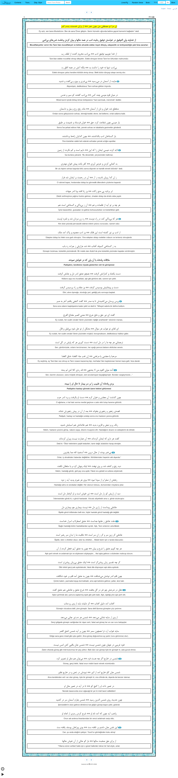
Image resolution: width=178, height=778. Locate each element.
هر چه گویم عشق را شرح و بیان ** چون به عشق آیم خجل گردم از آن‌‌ (89, 548)
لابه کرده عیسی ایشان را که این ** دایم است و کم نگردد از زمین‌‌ (87, 150)
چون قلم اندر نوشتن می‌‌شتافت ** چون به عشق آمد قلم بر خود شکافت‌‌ (89, 576)
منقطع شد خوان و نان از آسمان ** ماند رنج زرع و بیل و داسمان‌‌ (89, 109)
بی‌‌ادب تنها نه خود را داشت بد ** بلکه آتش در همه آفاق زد (89, 67)
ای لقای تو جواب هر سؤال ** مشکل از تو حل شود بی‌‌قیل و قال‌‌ (89, 328)
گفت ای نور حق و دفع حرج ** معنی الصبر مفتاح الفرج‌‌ (89, 315)
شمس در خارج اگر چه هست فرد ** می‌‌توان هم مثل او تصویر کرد (87, 658)
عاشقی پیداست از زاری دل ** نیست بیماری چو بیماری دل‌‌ (89, 507)
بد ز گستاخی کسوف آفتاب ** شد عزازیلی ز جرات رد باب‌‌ (89, 246)
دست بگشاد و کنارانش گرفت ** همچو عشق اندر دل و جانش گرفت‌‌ (89, 273)
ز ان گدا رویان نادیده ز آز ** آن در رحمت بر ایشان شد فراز (89, 177)
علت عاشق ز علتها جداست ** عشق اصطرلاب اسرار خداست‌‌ (87, 521)
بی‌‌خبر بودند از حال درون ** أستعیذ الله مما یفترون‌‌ (87, 452)
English (163, 8)
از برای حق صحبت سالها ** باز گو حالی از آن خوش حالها (89, 741)
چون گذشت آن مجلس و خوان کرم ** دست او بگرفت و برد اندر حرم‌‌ (89, 397)
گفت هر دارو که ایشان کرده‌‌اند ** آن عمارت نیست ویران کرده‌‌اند (89, 438)
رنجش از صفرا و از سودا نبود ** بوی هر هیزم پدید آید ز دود (89, 480)
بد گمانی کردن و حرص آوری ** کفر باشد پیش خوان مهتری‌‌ (89, 164)
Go (168, 2)
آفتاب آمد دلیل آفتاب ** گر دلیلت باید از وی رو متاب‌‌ (89, 603)
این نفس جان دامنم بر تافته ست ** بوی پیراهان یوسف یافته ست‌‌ (87, 727)
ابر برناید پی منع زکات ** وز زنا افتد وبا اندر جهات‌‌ (89, 191)
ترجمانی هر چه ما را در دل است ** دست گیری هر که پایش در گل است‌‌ (89, 342)
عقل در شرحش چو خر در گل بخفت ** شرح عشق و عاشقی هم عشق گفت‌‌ (87, 590)
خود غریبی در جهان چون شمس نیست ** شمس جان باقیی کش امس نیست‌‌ (89, 645)
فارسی (175, 9)
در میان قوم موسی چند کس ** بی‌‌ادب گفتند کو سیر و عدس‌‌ (89, 95)
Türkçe (169, 8)
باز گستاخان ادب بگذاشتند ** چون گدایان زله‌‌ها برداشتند (89, 136)
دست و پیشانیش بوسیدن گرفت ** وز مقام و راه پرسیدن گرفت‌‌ (89, 287)
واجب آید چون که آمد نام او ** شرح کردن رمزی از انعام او (89, 713)
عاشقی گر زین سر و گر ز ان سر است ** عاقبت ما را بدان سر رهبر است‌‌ (89, 535)
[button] (18, 2)
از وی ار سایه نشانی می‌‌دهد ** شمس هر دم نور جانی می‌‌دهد (89, 617)
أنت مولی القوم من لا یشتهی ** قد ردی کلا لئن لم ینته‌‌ (87, 370)
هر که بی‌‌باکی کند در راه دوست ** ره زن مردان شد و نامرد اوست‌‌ (87, 218)
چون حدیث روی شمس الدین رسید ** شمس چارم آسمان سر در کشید (89, 700)
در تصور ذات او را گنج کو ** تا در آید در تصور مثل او (89, 686)
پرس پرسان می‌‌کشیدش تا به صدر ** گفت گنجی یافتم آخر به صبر (87, 301)
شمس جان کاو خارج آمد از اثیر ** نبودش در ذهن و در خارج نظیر (89, 672)
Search (68, 2)
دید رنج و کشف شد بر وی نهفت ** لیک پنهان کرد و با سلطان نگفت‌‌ (89, 466)
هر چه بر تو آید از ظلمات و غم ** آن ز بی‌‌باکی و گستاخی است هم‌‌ (89, 205)
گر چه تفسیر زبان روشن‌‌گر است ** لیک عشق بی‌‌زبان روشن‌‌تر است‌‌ (89, 562)
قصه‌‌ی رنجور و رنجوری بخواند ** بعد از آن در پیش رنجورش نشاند (89, 411)
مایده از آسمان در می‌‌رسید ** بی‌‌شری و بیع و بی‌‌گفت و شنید (87, 81)
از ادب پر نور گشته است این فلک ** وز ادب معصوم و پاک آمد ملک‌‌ (89, 232)
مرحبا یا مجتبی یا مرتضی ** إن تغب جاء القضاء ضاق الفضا (89, 356)
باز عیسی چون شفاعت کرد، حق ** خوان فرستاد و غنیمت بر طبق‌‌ (89, 122)
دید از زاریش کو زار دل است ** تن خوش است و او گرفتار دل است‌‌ (89, 493)
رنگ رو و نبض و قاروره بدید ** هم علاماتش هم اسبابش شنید (89, 425)
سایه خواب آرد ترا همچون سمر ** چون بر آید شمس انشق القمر (89, 631)
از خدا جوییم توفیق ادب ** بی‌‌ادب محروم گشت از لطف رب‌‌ (89, 54)
